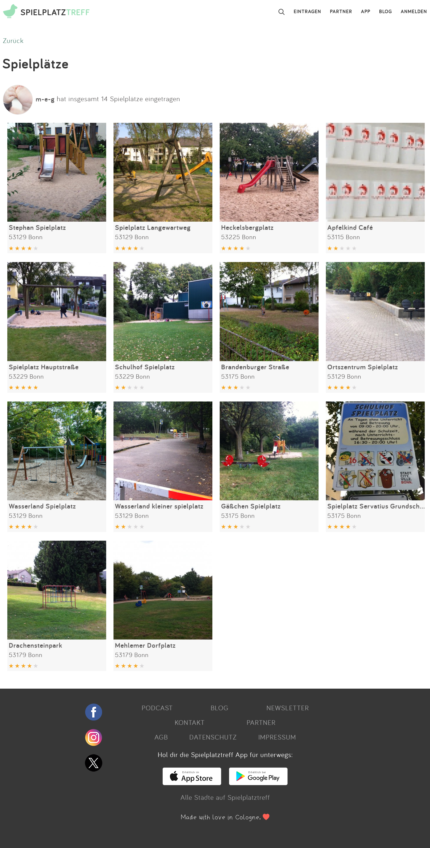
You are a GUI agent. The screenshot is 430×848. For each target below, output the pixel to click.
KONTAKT (190, 722)
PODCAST (157, 707)
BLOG (385, 11)
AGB (161, 736)
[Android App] (258, 782)
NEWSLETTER (287, 707)
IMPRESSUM (277, 736)
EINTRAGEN (307, 11)
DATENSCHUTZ (213, 736)
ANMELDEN (414, 11)
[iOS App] (192, 782)
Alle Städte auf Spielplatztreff (225, 797)
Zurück (13, 40)
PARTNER (341, 11)
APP (365, 11)
